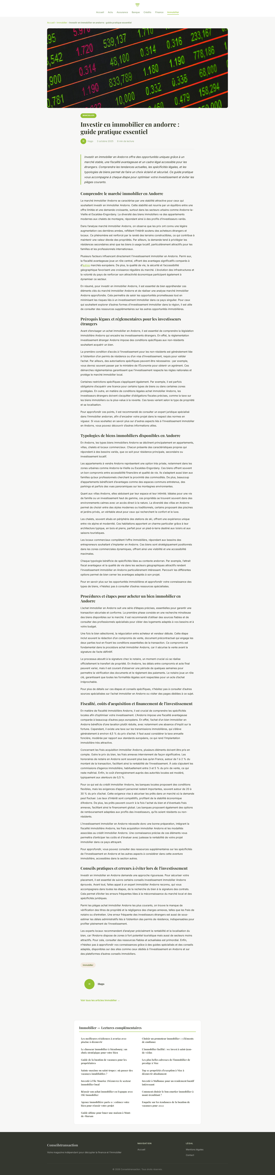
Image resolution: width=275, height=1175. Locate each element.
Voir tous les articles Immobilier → (100, 1000)
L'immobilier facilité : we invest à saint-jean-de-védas (167, 1051)
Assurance (122, 12)
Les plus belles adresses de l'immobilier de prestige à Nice (166, 1061)
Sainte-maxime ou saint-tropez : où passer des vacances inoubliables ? (107, 1072)
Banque (136, 12)
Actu (110, 12)
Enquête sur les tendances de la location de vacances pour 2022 (166, 1103)
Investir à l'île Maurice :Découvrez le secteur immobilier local (106, 1082)
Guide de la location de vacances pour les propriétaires (104, 1061)
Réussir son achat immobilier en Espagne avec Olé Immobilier (107, 1093)
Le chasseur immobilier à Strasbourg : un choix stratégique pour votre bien (104, 1051)
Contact (190, 1155)
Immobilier (173, 12)
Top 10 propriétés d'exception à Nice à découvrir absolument (163, 1072)
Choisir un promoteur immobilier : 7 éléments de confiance (168, 1040)
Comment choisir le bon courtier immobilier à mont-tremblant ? (168, 1093)
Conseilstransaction (62, 1145)
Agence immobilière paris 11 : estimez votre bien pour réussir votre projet (105, 1103)
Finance (159, 12)
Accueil (100, 12)
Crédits (147, 12)
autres (86, 265)
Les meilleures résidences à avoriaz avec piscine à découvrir (103, 1040)
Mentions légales (194, 1149)
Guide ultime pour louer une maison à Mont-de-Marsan (106, 1114)
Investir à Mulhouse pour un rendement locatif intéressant (168, 1082)
